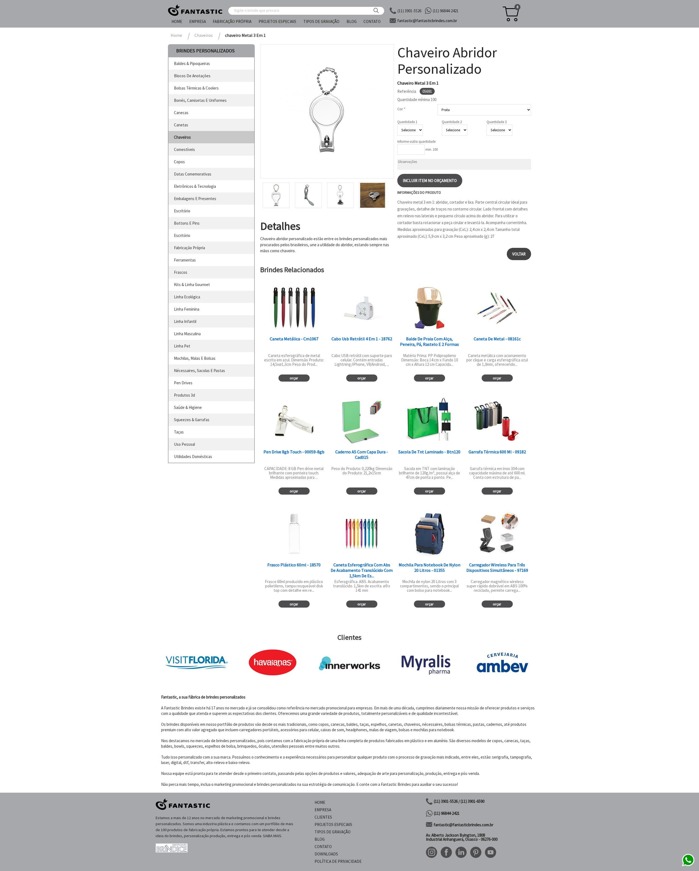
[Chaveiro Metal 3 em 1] (327, 111)
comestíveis (184, 149)
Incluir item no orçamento (430, 180)
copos (179, 161)
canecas (181, 112)
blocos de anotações (192, 75)
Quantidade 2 (452, 122)
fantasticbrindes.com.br (427, 20)
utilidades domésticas (193, 456)
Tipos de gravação (321, 21)
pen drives (183, 382)
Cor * (401, 108)
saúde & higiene (188, 407)
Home (176, 21)
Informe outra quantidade (416, 141)
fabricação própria (189, 247)
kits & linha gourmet (192, 284)
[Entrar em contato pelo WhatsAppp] (688, 865)
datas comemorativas (192, 174)
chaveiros (182, 137)
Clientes (323, 817)
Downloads (326, 854)
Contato (372, 21)
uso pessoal (184, 444)
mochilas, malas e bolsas (194, 358)
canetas (181, 124)
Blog (351, 21)
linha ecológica (187, 296)
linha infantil (185, 321)
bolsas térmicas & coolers (196, 88)
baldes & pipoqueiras (192, 63)
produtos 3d (184, 395)
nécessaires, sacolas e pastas (199, 370)
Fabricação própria (232, 21)
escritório (182, 210)
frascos (180, 272)
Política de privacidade (338, 861)
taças (179, 432)
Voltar (519, 254)
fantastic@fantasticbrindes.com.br (463, 824)
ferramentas (185, 260)
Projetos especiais (277, 21)
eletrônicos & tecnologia (195, 186)
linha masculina (187, 333)
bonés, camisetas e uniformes (200, 100)
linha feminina (186, 309)
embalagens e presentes (195, 198)
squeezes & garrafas (191, 419)
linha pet (182, 346)
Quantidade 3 (497, 122)
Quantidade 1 (407, 122)
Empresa (197, 21)
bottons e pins (187, 223)
